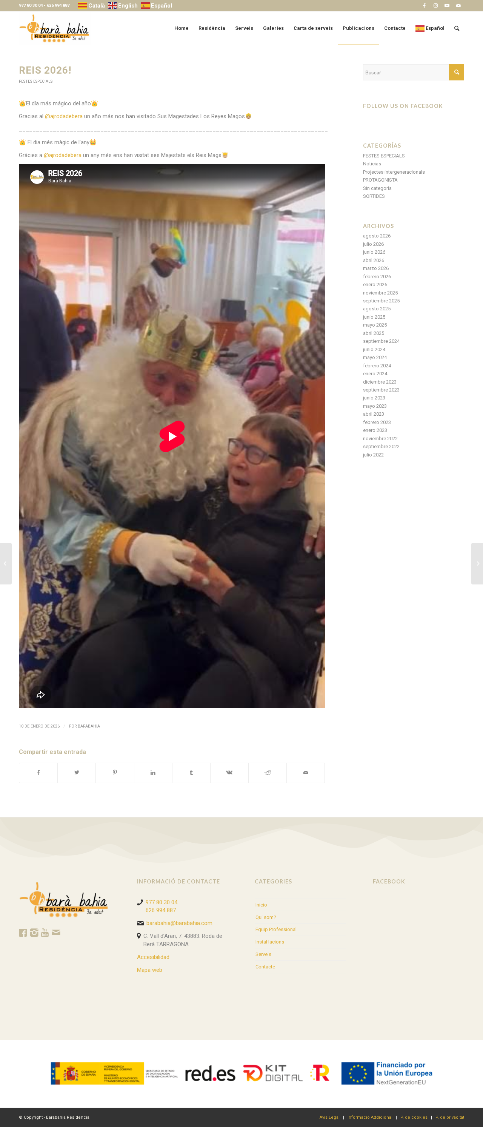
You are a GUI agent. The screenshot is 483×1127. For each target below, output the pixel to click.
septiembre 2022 (381, 446)
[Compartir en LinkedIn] (153, 772)
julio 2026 (373, 244)
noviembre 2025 (380, 293)
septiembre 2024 (381, 341)
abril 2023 (373, 414)
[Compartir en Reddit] (267, 772)
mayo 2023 (375, 406)
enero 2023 (375, 430)
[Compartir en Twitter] (76, 772)
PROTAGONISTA (380, 180)
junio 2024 (374, 349)
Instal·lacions (269, 942)
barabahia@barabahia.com (179, 923)
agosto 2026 (377, 236)
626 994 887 (58, 5)
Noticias (372, 164)
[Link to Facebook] (424, 5)
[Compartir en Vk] (229, 772)
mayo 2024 (375, 357)
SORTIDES (374, 196)
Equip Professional (276, 929)
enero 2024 (375, 373)
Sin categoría (377, 188)
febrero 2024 (377, 365)
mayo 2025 (375, 325)
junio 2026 (374, 252)
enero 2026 (375, 284)
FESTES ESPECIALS (35, 81)
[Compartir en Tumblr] (191, 772)
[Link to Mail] (458, 5)
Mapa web (149, 970)
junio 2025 (374, 317)
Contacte (265, 967)
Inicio (261, 905)
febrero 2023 (377, 422)
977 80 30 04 (31, 5)
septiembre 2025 (381, 301)
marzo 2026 (376, 268)
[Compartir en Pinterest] (115, 772)
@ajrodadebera (64, 116)
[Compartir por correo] (306, 772)
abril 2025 (373, 333)
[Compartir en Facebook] (38, 772)
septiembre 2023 (381, 390)
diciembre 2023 (380, 382)
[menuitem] (181, 28)
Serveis (263, 954)
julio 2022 (373, 455)
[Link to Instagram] (435, 5)
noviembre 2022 (380, 438)
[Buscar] (456, 28)
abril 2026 (373, 260)
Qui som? (265, 917)
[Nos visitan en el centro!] (6, 563)
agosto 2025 (377, 308)
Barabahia (89, 726)
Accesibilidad (153, 957)
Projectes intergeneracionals (394, 172)
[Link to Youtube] (446, 5)
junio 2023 (374, 398)
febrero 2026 (377, 276)
